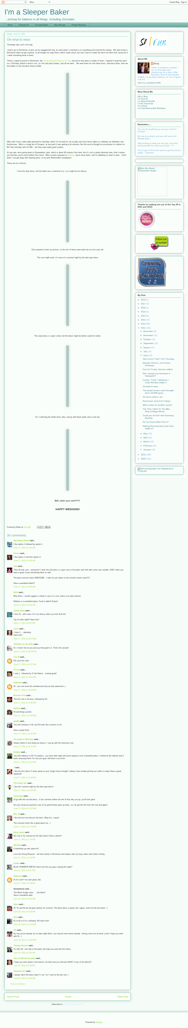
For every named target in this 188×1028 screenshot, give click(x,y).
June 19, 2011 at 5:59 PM (24, 965)
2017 (143, 304)
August (146, 347)
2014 (143, 316)
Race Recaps (60, 25)
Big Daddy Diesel (21, 540)
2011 (143, 328)
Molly (156, 63)
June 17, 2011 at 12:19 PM (25, 827)
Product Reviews (79, 25)
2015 (143, 311)
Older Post (122, 996)
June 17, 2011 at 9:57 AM (24, 623)
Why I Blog (143, 96)
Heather (17, 752)
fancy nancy (19, 832)
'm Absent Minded (146, 101)
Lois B (16, 657)
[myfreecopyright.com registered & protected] (159, 471)
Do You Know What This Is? (156, 422)
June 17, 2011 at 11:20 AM (25, 762)
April (145, 437)
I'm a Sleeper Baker (37, 12)
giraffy (16, 721)
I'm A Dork (142, 106)
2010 (143, 454)
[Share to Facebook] (46, 527)
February (147, 445)
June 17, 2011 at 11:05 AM (25, 715)
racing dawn (19, 610)
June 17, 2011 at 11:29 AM (25, 777)
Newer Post (13, 996)
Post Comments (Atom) (73, 1004)
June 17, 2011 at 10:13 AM (25, 639)
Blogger (99, 1022)
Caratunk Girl (20, 971)
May (145, 433)
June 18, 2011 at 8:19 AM (24, 912)
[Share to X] (43, 527)
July (145, 351)
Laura (16, 629)
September (148, 343)
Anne (16, 904)
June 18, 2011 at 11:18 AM (25, 924)
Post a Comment (18, 984)
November (148, 335)
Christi (17, 553)
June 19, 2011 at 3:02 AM (24, 953)
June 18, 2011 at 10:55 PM (25, 940)
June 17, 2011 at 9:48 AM (24, 587)
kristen (17, 863)
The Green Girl (20, 783)
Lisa (15, 566)
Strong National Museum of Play (56, 61)
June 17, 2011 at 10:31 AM (25, 664)
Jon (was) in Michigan (23, 739)
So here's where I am (153, 397)
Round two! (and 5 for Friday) (156, 401)
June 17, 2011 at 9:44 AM (24, 560)
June (145, 355)
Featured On (24, 25)
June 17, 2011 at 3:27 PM (24, 870)
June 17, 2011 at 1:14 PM (24, 839)
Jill (15, 930)
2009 (143, 459)
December (148, 331)
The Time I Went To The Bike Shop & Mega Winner (156, 410)
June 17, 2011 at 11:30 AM (25, 790)
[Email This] (38, 527)
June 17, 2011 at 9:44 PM (24, 883)
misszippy (18, 796)
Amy (16, 917)
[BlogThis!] (41, 527)
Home (10, 25)
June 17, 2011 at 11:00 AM (25, 703)
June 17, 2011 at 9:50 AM (24, 605)
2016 (143, 308)
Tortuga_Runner (21, 945)
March (146, 441)
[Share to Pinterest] (49, 527)
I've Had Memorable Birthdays (152, 108)
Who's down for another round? (157, 405)
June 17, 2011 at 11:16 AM (25, 746)
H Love (17, 670)
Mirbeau (71, 155)
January (147, 449)
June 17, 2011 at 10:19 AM (25, 651)
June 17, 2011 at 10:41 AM (25, 677)
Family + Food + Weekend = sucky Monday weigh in (156, 381)
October (147, 339)
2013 (143, 320)
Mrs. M (17, 814)
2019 (143, 300)
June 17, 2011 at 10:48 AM (25, 690)
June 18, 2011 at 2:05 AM (24, 899)
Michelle (17, 845)
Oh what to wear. (150, 386)
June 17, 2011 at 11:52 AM (25, 808)
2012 (143, 324)
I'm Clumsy (143, 99)
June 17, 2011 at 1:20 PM (24, 857)
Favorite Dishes (41, 25)
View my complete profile (149, 83)
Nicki (16, 592)
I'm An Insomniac (145, 103)
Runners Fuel (20, 695)
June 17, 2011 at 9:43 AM (24, 548)
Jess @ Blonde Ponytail (24, 958)
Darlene (17, 708)
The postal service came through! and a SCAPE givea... (158, 391)
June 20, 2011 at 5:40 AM (24, 978)
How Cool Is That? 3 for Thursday (158, 359)
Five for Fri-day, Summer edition (158, 369)
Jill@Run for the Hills (23, 644)
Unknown (18, 682)
